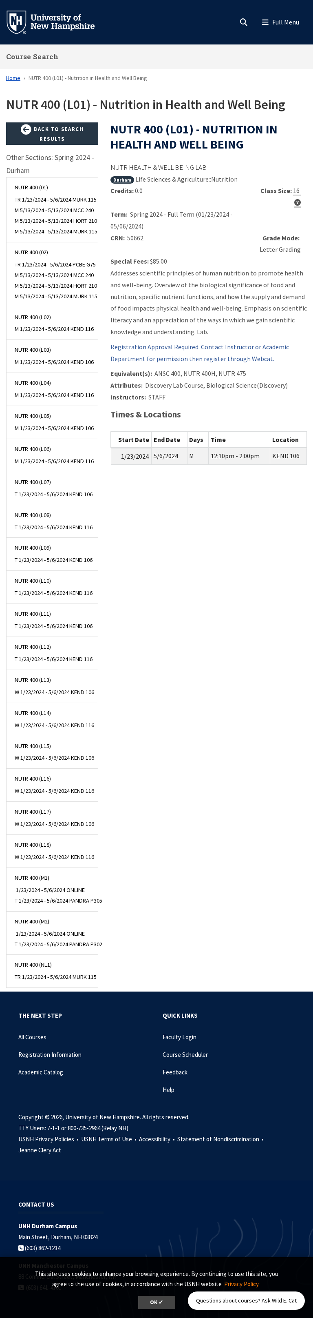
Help (168, 1090)
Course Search (32, 56)
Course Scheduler (185, 1054)
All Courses (32, 1037)
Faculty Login (179, 1037)
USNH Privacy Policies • (49, 1139)
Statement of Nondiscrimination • (221, 1139)
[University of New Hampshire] (57, 22)
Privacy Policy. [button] (242, 1284)
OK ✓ (156, 1302)
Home (13, 78)
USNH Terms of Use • (109, 1139)
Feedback (175, 1072)
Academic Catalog (40, 1072)
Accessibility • (157, 1139)
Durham (122, 180)
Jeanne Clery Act (39, 1150)
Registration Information (50, 1054)
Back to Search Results (58, 134)
